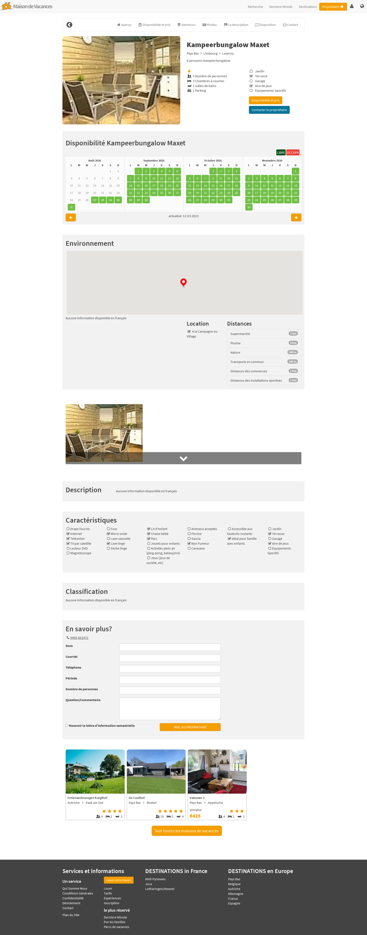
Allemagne (235, 893)
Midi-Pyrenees (155, 879)
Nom (69, 646)
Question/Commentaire (83, 700)
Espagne (234, 903)
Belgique (234, 884)
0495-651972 (79, 638)
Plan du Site (70, 915)
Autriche (234, 889)
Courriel (72, 656)
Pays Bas (193, 53)
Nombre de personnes (82, 689)
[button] (352, 6)
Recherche (255, 6)
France (233, 898)
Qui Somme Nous (74, 888)
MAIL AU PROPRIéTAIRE (190, 727)
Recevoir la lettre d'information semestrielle (102, 725)
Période (71, 678)
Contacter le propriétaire (269, 110)
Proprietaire (330, 6)
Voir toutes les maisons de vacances (186, 830)
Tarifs (108, 893)
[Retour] (69, 24)
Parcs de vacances (116, 927)
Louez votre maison (118, 880)
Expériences (112, 898)
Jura (148, 884)
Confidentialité (73, 898)
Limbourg (210, 53)
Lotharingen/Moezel (159, 889)
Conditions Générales (77, 893)
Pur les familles (115, 922)
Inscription (111, 903)
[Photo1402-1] (121, 80)
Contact (67, 908)
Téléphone (73, 667)
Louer (108, 888)
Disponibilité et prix (265, 100)
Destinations (308, 6)
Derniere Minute (280, 6)
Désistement (71, 903)
